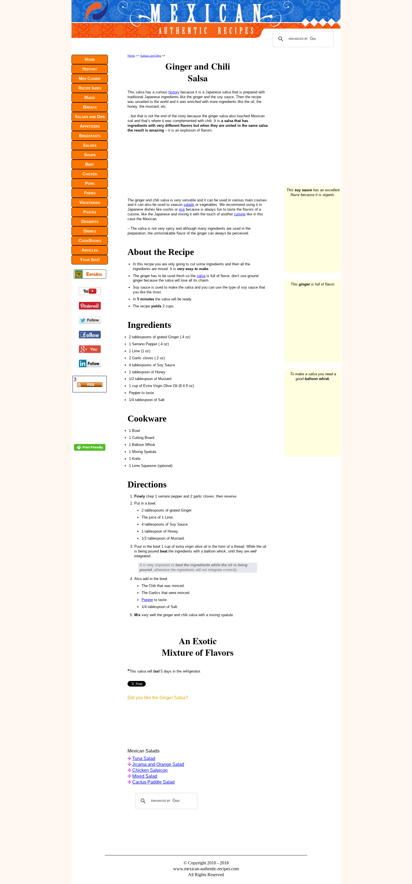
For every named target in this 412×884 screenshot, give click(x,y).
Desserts (89, 221)
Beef (89, 164)
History (89, 68)
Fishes (90, 192)
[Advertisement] (165, 164)
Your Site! (90, 259)
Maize (89, 97)
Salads (89, 145)
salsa (201, 276)
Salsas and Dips (150, 55)
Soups (90, 154)
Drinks (90, 231)
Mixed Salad (144, 776)
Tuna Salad (143, 758)
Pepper (147, 600)
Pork (90, 183)
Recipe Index (89, 88)
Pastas (89, 212)
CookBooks (89, 240)
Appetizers (90, 126)
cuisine (240, 214)
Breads (90, 107)
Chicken (89, 173)
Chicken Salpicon (150, 770)
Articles (90, 250)
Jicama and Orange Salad (158, 764)
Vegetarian (89, 202)
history (173, 92)
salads (189, 204)
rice (182, 209)
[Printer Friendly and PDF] (89, 449)
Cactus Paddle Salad (153, 782)
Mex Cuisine (90, 78)
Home (131, 55)
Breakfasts (90, 135)
